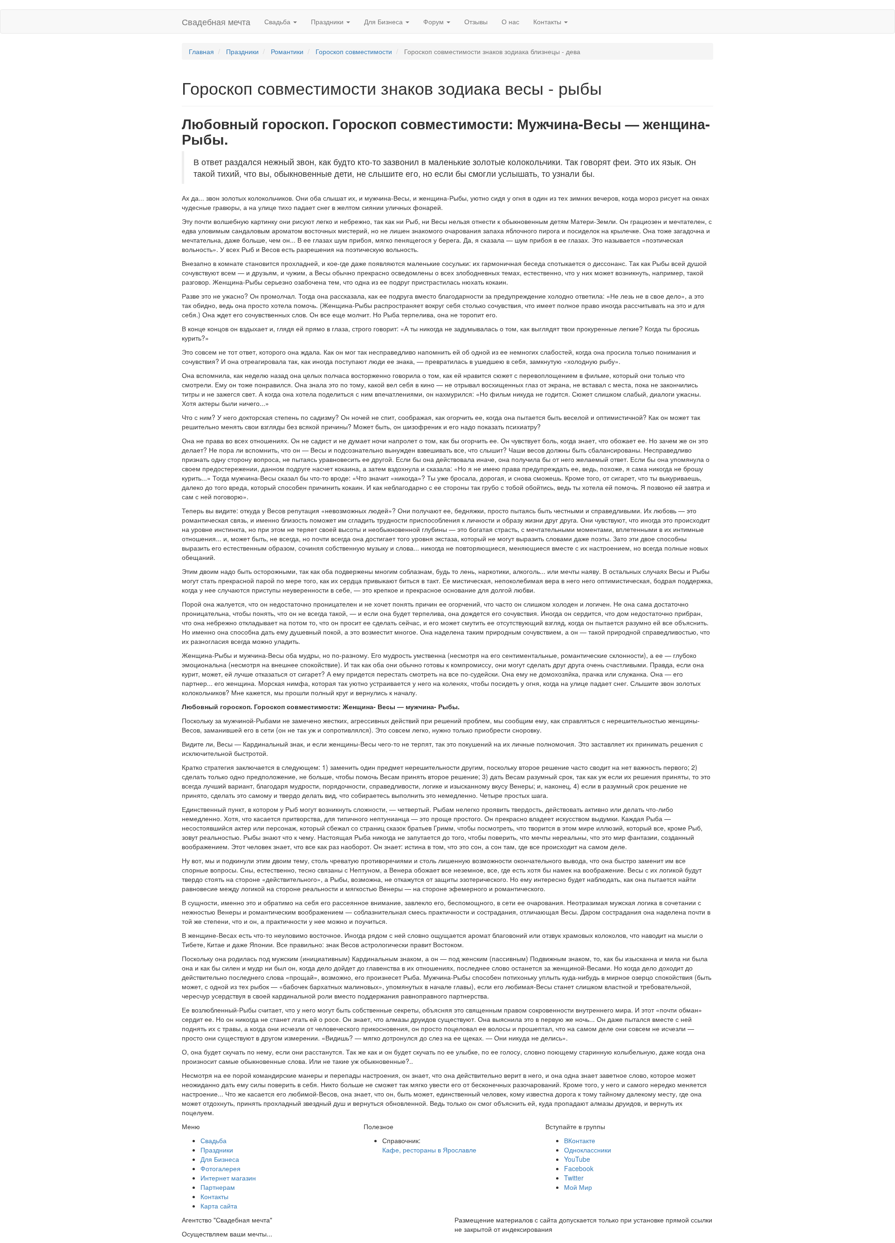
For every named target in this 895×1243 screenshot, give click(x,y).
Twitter (574, 1177)
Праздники (328, 21)
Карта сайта (218, 1205)
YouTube (577, 1159)
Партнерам (217, 1187)
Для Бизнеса (384, 21)
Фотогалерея (220, 1168)
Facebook (578, 1168)
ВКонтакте (579, 1140)
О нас (510, 21)
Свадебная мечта (216, 21)
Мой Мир (578, 1187)
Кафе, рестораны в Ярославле (429, 1149)
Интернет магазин (228, 1177)
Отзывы (476, 21)
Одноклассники (587, 1149)
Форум (434, 21)
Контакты (548, 21)
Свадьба (278, 21)
